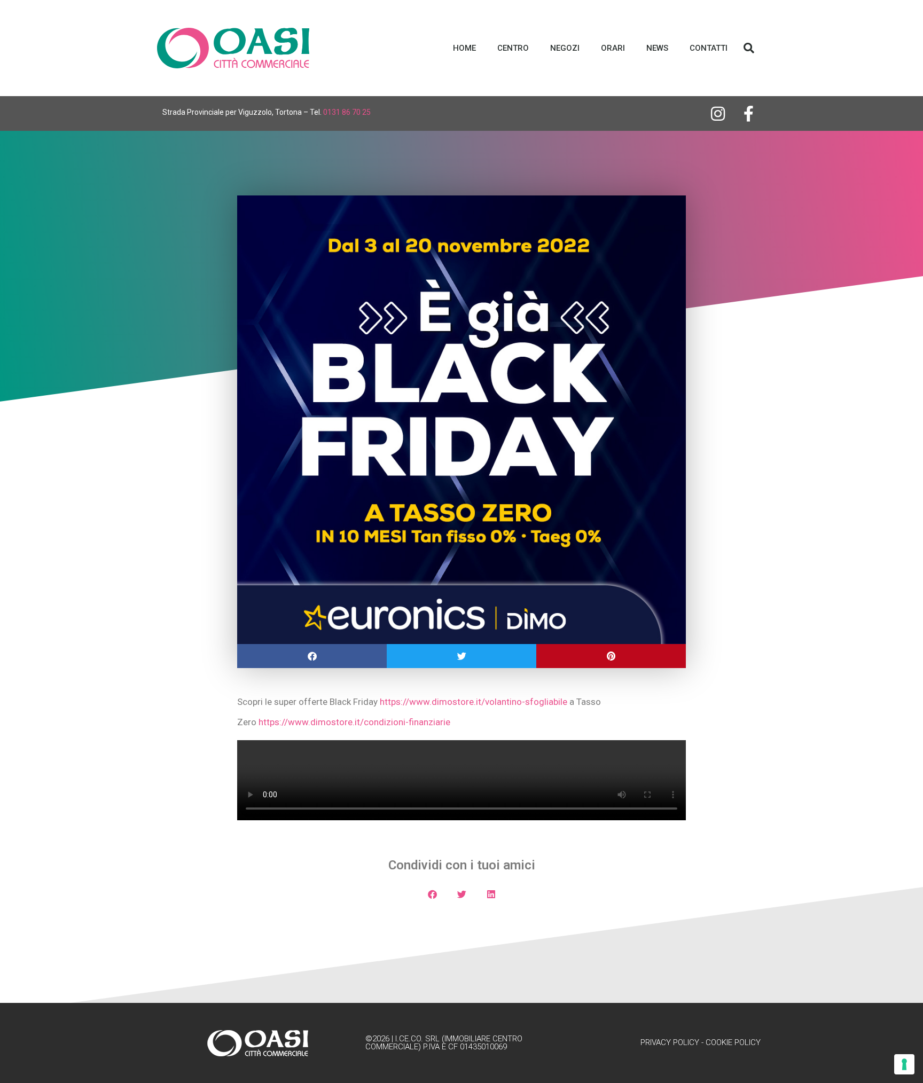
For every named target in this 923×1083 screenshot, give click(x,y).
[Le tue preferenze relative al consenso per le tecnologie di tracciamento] (904, 1064)
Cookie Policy (733, 1042)
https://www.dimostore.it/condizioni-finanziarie (354, 722)
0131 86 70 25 (347, 112)
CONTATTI (709, 48)
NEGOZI (565, 48)
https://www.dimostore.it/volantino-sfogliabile (473, 701)
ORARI (613, 48)
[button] (749, 48)
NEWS (657, 48)
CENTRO (513, 48)
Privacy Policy (669, 1042)
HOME (464, 48)
